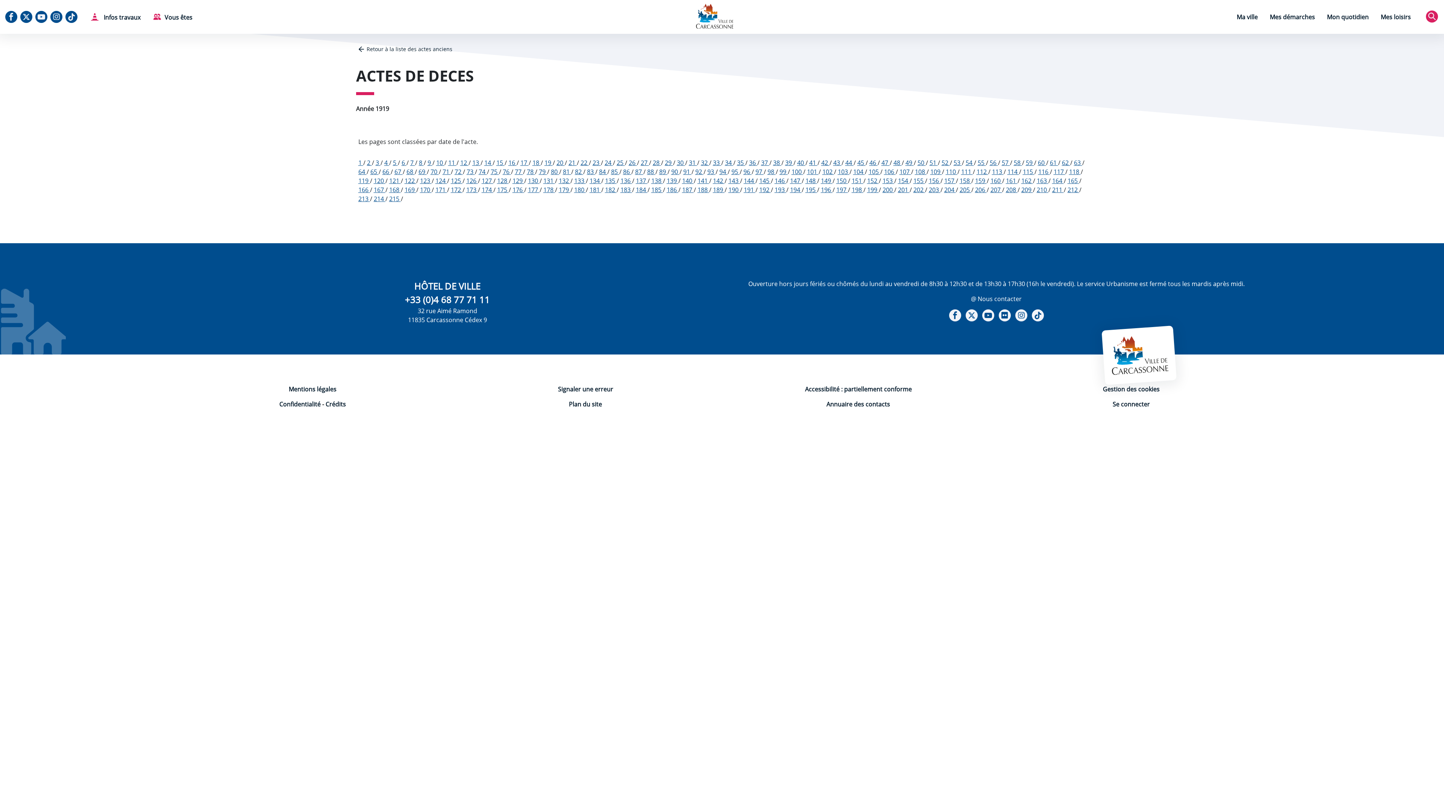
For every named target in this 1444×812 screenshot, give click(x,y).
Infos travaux (121, 17)
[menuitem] (1247, 17)
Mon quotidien (1348, 17)
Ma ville (1247, 17)
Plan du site (585, 404)
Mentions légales (313, 389)
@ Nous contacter (996, 299)
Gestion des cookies (1131, 389)
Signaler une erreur (585, 389)
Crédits (336, 404)
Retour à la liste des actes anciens (409, 49)
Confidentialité (300, 404)
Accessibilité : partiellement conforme (858, 389)
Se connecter (1131, 404)
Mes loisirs (1396, 17)
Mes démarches (1292, 17)
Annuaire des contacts (858, 404)
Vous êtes (179, 17)
